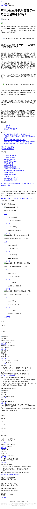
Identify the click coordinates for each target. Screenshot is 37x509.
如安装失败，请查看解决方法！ (11, 375)
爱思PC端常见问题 (25, 183)
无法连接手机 (8, 163)
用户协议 (8, 185)
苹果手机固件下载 (10, 167)
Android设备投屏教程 (11, 178)
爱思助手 (7, 176)
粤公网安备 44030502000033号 (10, 198)
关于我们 (3, 183)
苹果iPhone (7, 127)
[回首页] (3, 4)
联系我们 (10, 183)
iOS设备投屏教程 (9, 159)
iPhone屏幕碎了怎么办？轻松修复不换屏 (17, 134)
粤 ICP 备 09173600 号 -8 (27, 198)
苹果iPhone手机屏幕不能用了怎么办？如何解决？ (20, 142)
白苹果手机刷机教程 (10, 161)
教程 (6, 5)
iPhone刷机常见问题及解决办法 (14, 170)
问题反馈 (16, 183)
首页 (2, 5)
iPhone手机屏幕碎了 (10, 129)
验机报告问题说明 (10, 174)
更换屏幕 (7, 125)
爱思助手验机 (8, 165)
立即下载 (7, 223)
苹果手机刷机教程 (10, 155)
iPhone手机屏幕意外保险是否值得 (15, 140)
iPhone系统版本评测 (10, 180)
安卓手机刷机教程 (10, 157)
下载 (5, 214)
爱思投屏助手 (8, 172)
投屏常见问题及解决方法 (12, 168)
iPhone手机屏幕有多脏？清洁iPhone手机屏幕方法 (19, 143)
